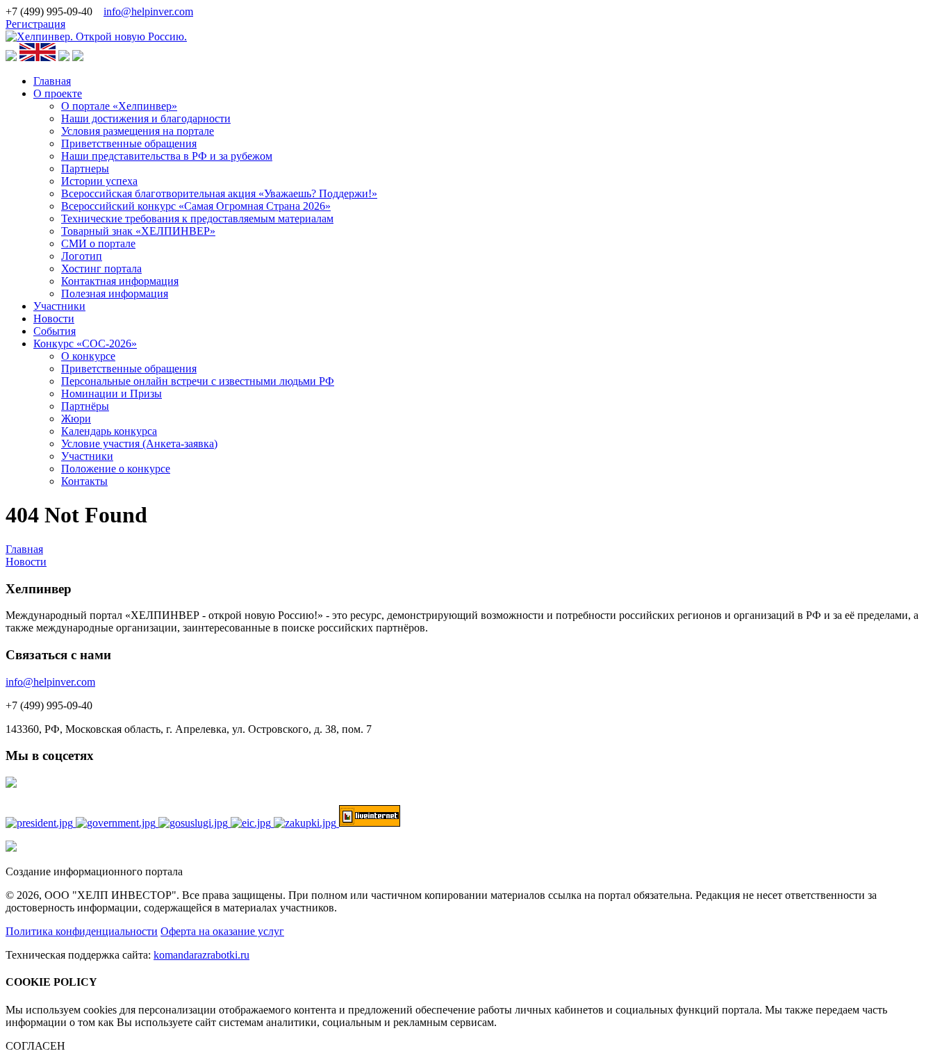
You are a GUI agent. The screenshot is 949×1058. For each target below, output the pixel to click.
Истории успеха (99, 181)
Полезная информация (114, 293)
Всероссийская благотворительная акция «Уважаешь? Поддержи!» (219, 193)
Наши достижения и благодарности (146, 118)
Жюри (76, 418)
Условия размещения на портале (137, 131)
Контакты (84, 481)
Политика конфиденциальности (82, 931)
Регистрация (35, 24)
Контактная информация (120, 281)
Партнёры (85, 406)
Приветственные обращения (129, 143)
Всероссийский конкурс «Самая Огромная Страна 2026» (196, 206)
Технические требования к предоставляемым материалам (197, 218)
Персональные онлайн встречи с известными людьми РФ (197, 381)
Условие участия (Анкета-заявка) (139, 443)
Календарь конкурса (109, 431)
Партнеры (85, 168)
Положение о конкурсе (115, 468)
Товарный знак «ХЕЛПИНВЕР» (138, 231)
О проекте (57, 93)
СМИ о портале (98, 243)
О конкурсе (88, 356)
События (54, 331)
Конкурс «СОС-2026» (85, 343)
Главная (52, 81)
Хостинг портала (101, 268)
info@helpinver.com (148, 11)
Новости (53, 318)
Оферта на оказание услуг (222, 931)
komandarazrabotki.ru (201, 955)
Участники (59, 306)
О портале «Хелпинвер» (119, 106)
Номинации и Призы (111, 393)
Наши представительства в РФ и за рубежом (166, 156)
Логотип (81, 256)
